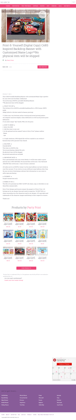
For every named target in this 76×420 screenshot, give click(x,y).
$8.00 (42, 243)
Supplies (35, 6)
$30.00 (8, 226)
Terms (35, 414)
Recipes (42, 6)
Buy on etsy (43, 67)
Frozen (40, 400)
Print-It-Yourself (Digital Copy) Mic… (8, 224)
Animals (59, 395)
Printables (26, 6)
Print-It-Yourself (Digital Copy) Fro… (8, 241)
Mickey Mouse (5, 405)
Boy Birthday (4, 397)
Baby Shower (4, 400)
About (8, 414)
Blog (60, 6)
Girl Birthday (4, 395)
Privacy (29, 414)
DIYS (48, 6)
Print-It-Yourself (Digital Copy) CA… (19, 258)
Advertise (14, 414)
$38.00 (31, 260)
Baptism (41, 402)
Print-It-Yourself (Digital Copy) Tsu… (31, 241)
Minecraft (41, 397)
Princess (22, 400)
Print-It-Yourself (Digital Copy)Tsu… (42, 258)
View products (26, 268)
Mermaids (59, 402)
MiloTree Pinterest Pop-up (46, 414)
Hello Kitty (41, 405)
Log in (73, 2)
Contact (23, 414)
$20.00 (31, 243)
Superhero (22, 402)
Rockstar (59, 400)
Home (3, 414)
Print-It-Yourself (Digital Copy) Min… (19, 241)
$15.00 (31, 226)
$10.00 (42, 260)
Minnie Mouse (23, 395)
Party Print (10, 60)
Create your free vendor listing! (13, 280)
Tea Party (22, 405)
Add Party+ (67, 6)
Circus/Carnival (23, 397)
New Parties (15, 6)
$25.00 (8, 243)
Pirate (40, 395)
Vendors (54, 6)
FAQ (19, 414)
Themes (8, 6)
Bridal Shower (4, 402)
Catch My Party (38, 2)
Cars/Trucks (60, 405)
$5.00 (19, 226)
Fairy (58, 397)
